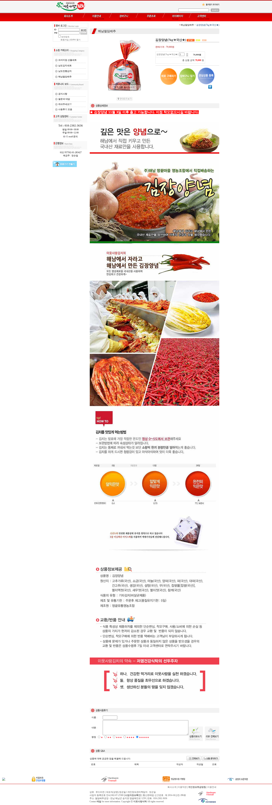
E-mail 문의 (71, 136)
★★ (109, 737)
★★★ (119, 737)
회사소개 (171, 787)
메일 (99, 801)
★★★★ (130, 737)
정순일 (152, 792)
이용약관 (182, 787)
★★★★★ (144, 737)
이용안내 (211, 787)
